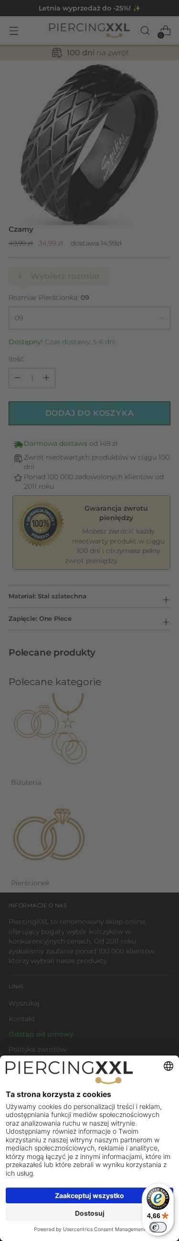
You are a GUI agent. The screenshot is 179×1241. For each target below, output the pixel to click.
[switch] (158, 1227)
